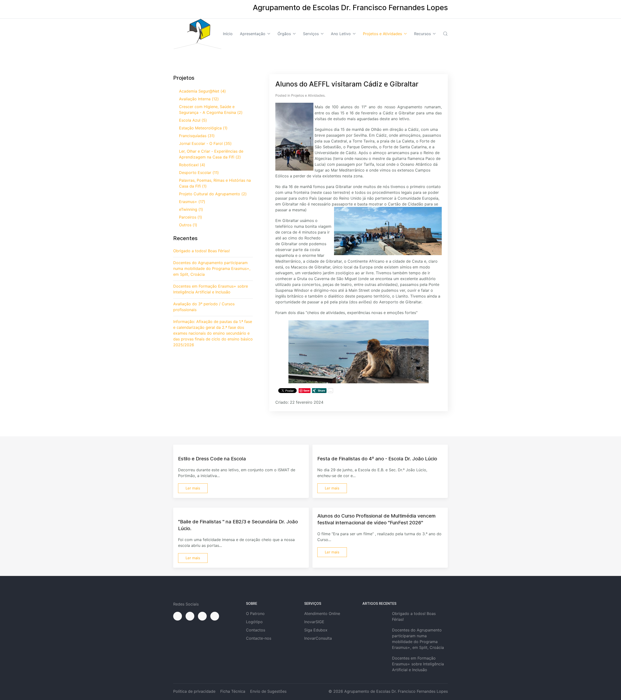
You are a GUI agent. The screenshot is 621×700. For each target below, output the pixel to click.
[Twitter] (202, 616)
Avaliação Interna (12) (199, 98)
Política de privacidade (194, 691)
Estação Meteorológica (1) (203, 128)
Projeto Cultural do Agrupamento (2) (213, 193)
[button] (445, 33)
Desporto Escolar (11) (199, 172)
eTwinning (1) (191, 209)
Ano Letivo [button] (341, 33)
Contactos (255, 630)
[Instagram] (190, 616)
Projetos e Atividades (308, 95)
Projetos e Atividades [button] (382, 33)
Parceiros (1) (190, 217)
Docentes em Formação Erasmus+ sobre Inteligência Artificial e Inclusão (418, 664)
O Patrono (255, 613)
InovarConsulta (318, 638)
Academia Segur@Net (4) (202, 91)
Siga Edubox (315, 630)
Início (228, 33)
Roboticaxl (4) (192, 164)
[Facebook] (177, 616)
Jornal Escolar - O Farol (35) (205, 143)
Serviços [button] (311, 33)
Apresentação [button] (252, 33)
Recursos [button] (422, 33)
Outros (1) (188, 224)
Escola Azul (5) (193, 120)
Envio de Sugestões (268, 691)
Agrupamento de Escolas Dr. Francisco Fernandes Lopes (396, 691)
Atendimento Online (322, 613)
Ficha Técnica (232, 691)
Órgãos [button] (284, 33)
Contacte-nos (258, 638)
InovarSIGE (314, 621)
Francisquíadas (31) (197, 135)
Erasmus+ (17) (192, 201)
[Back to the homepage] (197, 34)
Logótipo (254, 621)
